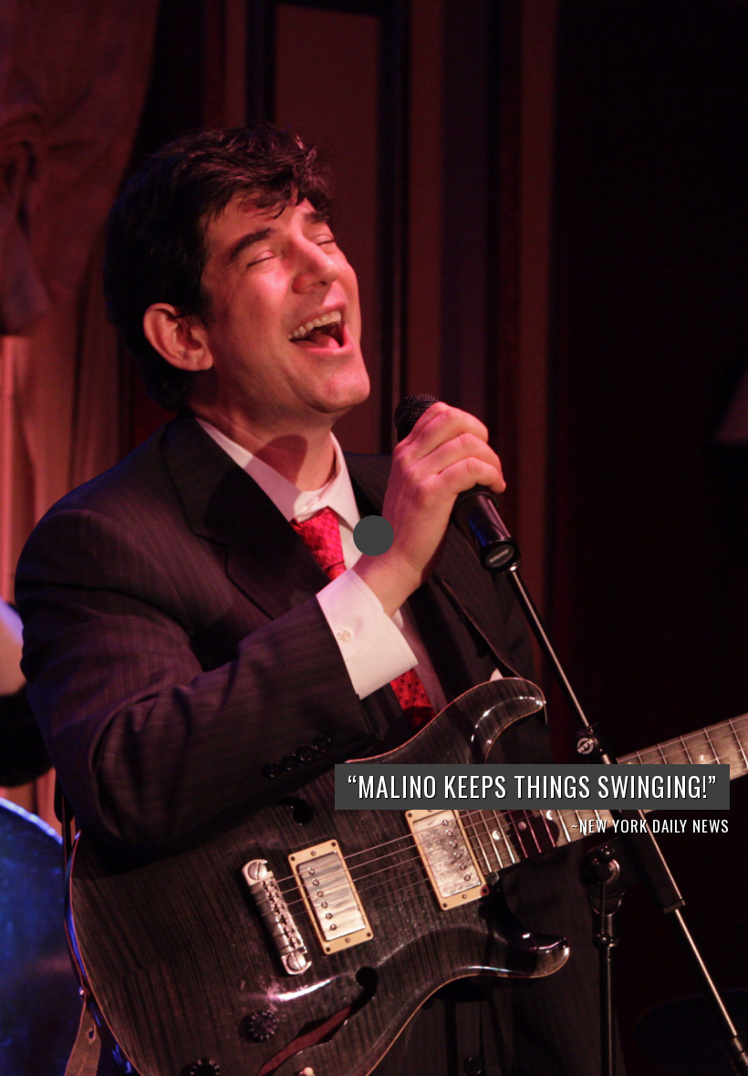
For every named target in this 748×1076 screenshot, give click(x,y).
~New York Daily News (650, 825)
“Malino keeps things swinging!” (532, 786)
